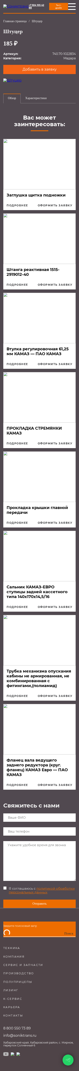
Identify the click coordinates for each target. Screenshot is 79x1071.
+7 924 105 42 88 (36, 6)
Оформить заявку (55, 205)
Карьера (11, 1007)
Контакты (13, 1015)
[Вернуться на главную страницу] (16, 6)
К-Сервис (12, 998)
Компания (14, 956)
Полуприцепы (17, 982)
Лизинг (10, 990)
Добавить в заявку (40, 69)
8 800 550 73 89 (17, 1028)
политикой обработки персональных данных (42, 890)
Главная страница (15, 21)
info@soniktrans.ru (19, 1035)
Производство (18, 973)
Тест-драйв (58, 6)
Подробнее (17, 205)
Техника (11, 948)
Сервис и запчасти (23, 965)
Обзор (12, 98)
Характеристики (36, 98)
